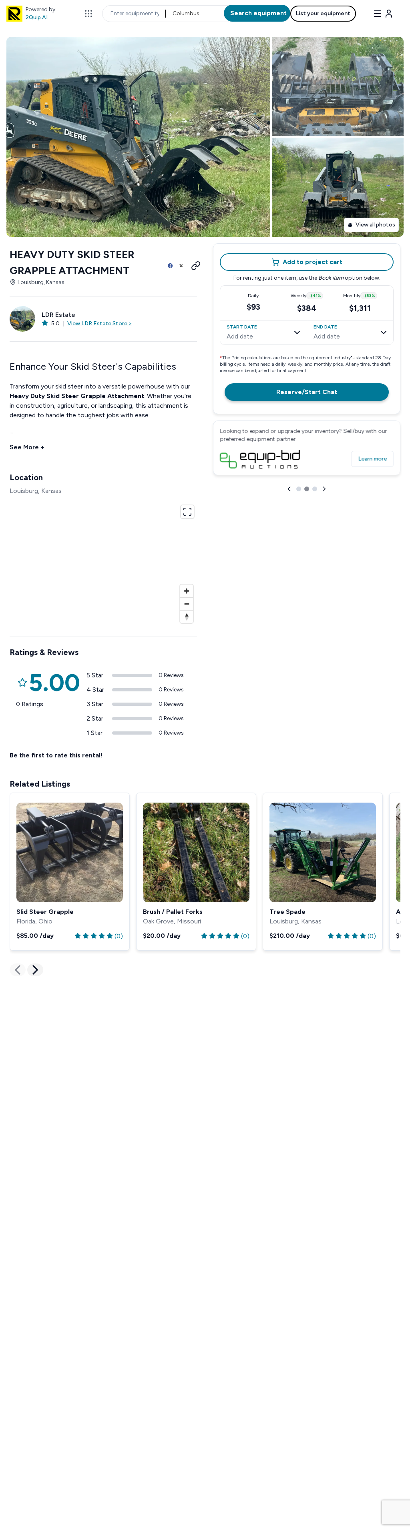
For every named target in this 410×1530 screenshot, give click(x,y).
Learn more (372, 458)
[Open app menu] (88, 14)
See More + (27, 447)
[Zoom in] (186, 591)
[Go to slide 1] (298, 489)
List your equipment (323, 13)
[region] (103, 563)
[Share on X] (181, 266)
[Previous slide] (289, 489)
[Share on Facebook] (170, 265)
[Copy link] (193, 265)
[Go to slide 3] (314, 489)
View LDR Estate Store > (99, 323)
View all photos (375, 224)
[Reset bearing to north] (186, 616)
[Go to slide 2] (306, 489)
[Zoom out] (186, 603)
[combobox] (173, 14)
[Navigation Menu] (383, 14)
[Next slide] (324, 489)
